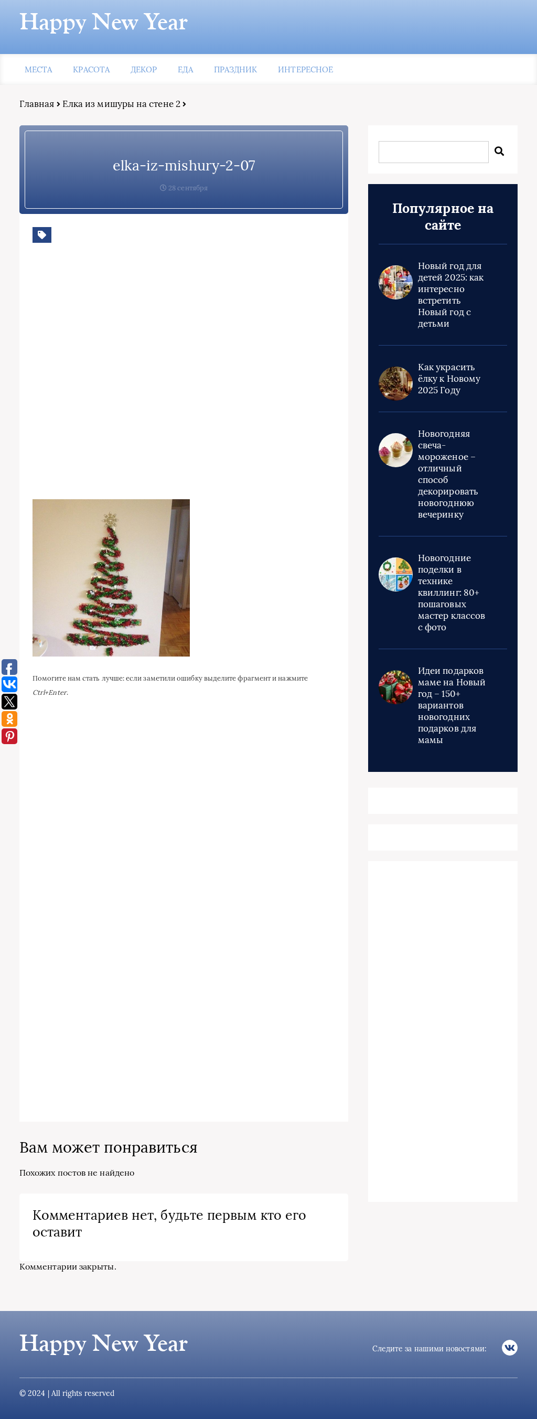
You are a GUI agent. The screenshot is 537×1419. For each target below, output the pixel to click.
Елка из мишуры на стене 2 (121, 104)
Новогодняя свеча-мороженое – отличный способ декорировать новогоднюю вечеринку (448, 474)
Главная (37, 104)
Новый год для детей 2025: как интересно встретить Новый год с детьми (451, 294)
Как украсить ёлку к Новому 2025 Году (449, 378)
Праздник (235, 69)
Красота (91, 69)
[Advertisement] (185, 379)
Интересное (305, 69)
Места (38, 69)
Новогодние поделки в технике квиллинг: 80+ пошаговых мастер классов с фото (451, 592)
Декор (144, 69)
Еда (185, 69)
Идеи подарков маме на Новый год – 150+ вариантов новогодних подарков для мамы (452, 705)
